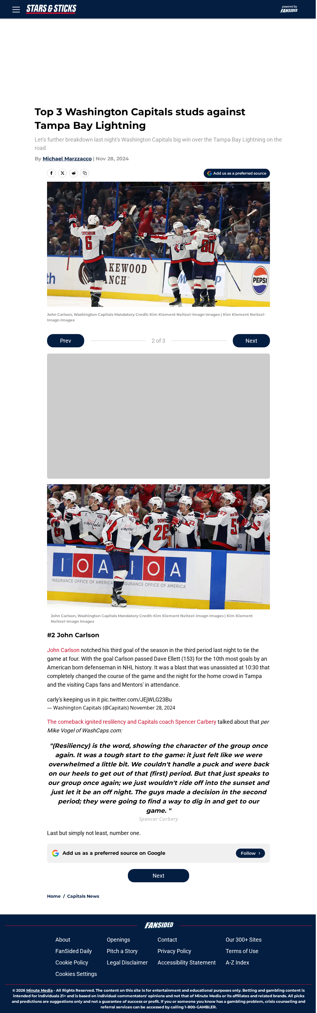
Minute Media (39, 990)
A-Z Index (237, 962)
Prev (65, 340)
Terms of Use (242, 951)
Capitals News (83, 896)
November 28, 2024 (152, 707)
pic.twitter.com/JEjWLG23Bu (136, 699)
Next (251, 340)
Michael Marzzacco (67, 159)
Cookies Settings (76, 974)
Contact (167, 939)
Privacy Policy (174, 951)
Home (54, 896)
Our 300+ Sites (244, 939)
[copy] (84, 173)
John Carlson (63, 650)
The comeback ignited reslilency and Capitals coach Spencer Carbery (131, 721)
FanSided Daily (73, 951)
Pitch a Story (122, 951)
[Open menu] (16, 9)
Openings (118, 939)
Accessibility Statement (187, 962)
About (62, 939)
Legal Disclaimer (127, 962)
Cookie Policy (71, 962)
